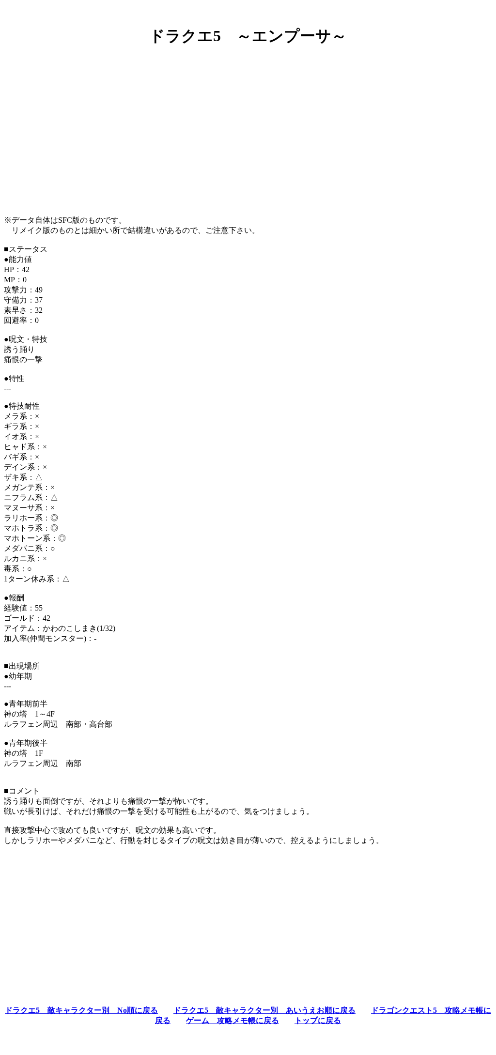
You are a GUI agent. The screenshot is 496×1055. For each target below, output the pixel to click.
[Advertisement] (248, 122)
